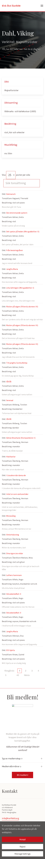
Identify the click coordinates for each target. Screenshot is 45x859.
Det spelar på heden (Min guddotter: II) (22, 231)
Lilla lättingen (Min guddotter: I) (20, 288)
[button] (42, 5)
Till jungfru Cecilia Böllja (16, 363)
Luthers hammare (14, 575)
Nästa (27, 675)
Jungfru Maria (12, 269)
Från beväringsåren (14, 250)
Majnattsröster (11, 90)
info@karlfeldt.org (10, 818)
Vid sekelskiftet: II (13, 594)
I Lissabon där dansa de (16, 475)
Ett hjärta (10, 650)
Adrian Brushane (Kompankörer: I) (20, 438)
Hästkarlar (11, 456)
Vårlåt (9, 381)
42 (17, 675)
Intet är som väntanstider (17, 494)
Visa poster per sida (16, 175)
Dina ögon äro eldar (14, 553)
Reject (23, 846)
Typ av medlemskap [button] (11, 758)
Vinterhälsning (12, 534)
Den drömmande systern (16, 212)
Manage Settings (22, 853)
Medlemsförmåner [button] (11, 766)
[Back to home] (11, 5)
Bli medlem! (22, 775)
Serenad (9, 400)
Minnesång (11, 516)
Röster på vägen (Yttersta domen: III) (22, 306)
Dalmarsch (11, 194)
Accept (22, 839)
